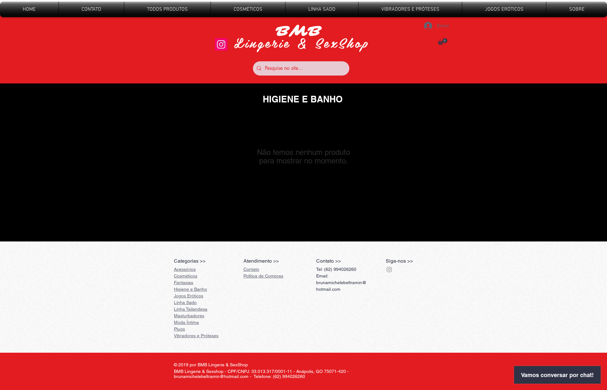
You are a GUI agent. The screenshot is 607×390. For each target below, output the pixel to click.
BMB (301, 31)
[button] (442, 41)
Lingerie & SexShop (301, 42)
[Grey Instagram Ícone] (389, 269)
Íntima (186, 322)
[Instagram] (221, 44)
